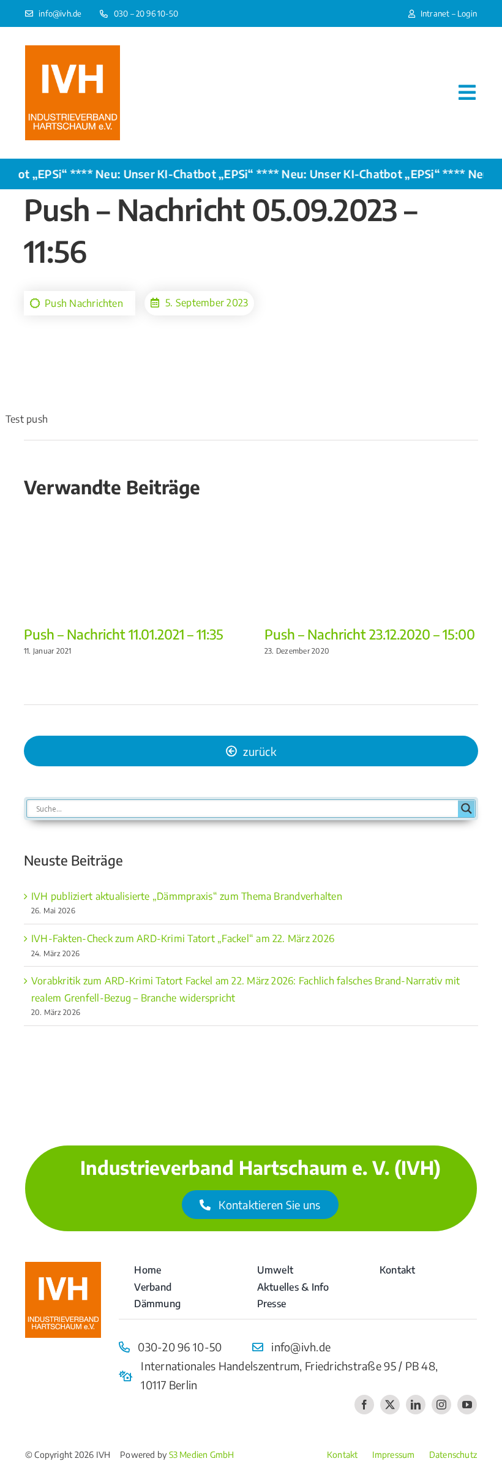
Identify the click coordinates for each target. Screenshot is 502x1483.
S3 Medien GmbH (201, 1454)
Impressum (393, 1454)
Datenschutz (453, 1454)
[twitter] (390, 1404)
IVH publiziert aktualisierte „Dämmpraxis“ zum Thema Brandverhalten (186, 896)
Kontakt (342, 1454)
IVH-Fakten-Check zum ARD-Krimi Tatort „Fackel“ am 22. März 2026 (182, 938)
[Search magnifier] (466, 808)
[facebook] (364, 1404)
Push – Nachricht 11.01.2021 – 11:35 (123, 634)
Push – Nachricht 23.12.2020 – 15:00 (369, 634)
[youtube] (467, 1404)
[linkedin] (415, 1404)
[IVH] (72, 50)
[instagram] (441, 1404)
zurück (259, 751)
